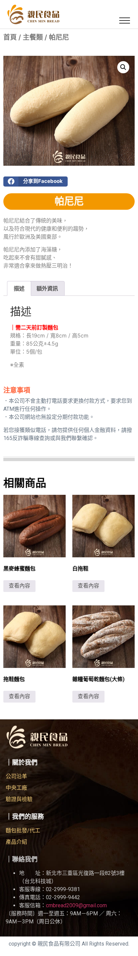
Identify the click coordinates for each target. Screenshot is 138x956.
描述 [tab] (19, 288)
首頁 (10, 37)
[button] (124, 20)
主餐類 (33, 37)
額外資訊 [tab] (47, 288)
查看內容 (19, 586)
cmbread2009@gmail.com (76, 905)
